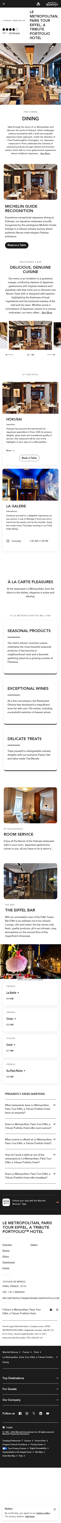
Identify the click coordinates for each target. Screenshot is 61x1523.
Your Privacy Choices (16, 1448)
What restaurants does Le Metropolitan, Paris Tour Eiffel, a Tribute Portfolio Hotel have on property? (27, 1109)
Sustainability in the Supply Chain (17, 1452)
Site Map (39, 1452)
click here (30, 1516)
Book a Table (29, 457)
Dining (6, 1256)
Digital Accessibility (38, 1448)
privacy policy (43, 1513)
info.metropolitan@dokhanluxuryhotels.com (31, 1298)
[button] (38, 3)
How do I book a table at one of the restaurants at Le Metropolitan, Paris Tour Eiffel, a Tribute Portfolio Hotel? (28, 1158)
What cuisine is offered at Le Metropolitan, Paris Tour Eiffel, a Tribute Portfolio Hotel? (28, 1141)
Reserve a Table (17, 245)
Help (21, 1456)
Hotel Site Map (9, 1456)
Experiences (9, 1262)
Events (6, 1268)
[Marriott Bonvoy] (50, 4)
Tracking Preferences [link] (12, 1441)
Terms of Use (40, 1441)
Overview (7, 1244)
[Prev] (9, 354)
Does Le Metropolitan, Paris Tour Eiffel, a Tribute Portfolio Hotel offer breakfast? (27, 1175)
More (8, 450)
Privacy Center (37, 1444)
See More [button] (45, 153)
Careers (27, 1441)
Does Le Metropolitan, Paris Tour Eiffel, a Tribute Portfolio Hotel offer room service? (28, 1126)
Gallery (34, 1244)
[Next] (51, 354)
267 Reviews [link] (14, 33)
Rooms (6, 1250)
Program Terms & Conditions (15, 1444)
